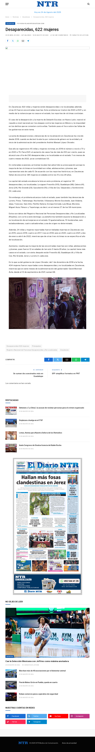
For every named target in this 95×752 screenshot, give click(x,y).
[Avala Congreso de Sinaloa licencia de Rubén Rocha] (11, 448)
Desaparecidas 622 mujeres (18, 346)
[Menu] (7, 4)
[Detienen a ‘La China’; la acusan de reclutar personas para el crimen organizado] (11, 410)
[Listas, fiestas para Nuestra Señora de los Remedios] (11, 435)
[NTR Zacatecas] (47, 4)
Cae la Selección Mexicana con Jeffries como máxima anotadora (37, 661)
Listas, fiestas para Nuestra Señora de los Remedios (40, 433)
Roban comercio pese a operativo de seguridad (38, 694)
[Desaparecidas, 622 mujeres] (47, 49)
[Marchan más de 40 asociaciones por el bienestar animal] (11, 673)
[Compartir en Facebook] (7, 41)
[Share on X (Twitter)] (13, 41)
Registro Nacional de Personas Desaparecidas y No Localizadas (32, 350)
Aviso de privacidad (69, 743)
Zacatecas (10, 23)
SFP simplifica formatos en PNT (66, 373)
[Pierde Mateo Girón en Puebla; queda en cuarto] (11, 685)
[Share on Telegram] (28, 41)
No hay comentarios (60, 35)
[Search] (88, 4)
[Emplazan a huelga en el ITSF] (11, 423)
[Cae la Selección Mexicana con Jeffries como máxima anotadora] (47, 633)
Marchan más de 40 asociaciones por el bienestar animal (42, 671)
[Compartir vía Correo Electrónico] (23, 41)
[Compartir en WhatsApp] (18, 41)
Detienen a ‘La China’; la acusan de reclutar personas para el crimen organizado (51, 408)
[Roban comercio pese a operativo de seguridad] (11, 697)
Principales (36, 346)
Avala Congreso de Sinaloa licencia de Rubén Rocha (40, 445)
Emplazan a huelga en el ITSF (31, 420)
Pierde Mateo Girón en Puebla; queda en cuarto (38, 682)
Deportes (9, 656)
